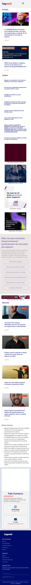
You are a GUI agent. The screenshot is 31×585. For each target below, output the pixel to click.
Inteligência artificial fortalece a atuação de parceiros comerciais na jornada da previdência (15, 103)
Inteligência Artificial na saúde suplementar (12, 95)
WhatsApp (16, 510)
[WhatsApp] (15, 506)
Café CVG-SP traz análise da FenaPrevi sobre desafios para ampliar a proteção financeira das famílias (16, 462)
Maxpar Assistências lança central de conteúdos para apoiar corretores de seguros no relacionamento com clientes (16, 430)
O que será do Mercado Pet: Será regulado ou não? (13, 118)
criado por (16, 583)
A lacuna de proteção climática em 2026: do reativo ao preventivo (15, 138)
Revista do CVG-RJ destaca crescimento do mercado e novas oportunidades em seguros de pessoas (16, 453)
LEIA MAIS (6, 40)
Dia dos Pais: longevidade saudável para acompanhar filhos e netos (15, 88)
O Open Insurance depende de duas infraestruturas (14, 111)
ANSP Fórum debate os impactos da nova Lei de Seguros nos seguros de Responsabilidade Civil (15, 64)
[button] (23, 3)
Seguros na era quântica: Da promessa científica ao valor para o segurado (15, 80)
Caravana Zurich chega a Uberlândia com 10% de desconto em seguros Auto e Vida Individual (15, 324)
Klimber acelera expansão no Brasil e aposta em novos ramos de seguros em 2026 (15, 354)
